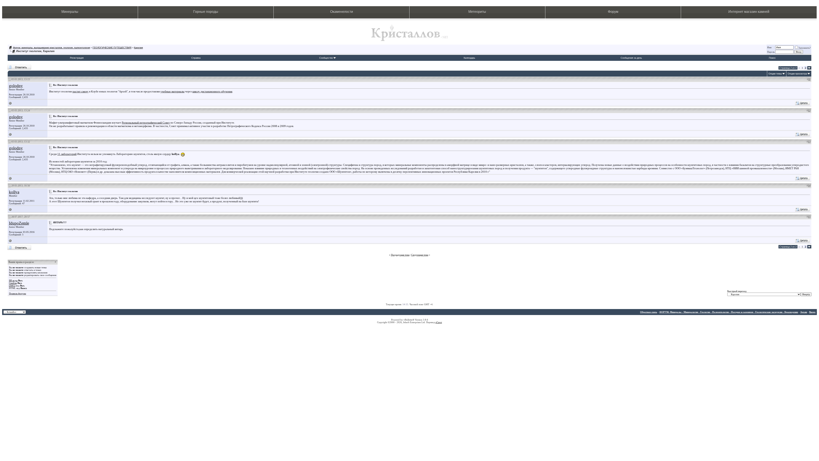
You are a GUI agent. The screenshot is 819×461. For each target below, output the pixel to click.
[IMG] (12, 285)
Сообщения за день (631, 58)
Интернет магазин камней (748, 11)
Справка (195, 58)
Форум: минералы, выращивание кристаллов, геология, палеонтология (51, 47)
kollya (14, 192)
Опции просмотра (797, 73)
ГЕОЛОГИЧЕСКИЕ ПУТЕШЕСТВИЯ (112, 47)
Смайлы (13, 283)
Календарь (469, 58)
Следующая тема (419, 255)
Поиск (772, 58)
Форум (613, 11)
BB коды (13, 280)
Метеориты (477, 11)
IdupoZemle (19, 223)
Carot (439, 322)
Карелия (138, 47)
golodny (16, 85)
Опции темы (775, 73)
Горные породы (205, 11)
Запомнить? (805, 48)
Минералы (69, 11)
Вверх (812, 312)
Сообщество (326, 58)
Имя (769, 47)
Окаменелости (341, 11)
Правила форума (17, 293)
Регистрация (77, 58)
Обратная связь (648, 312)
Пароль (771, 52)
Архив (803, 312)
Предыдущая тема (400, 255)
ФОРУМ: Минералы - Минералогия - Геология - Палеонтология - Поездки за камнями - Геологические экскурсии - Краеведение (728, 312)
